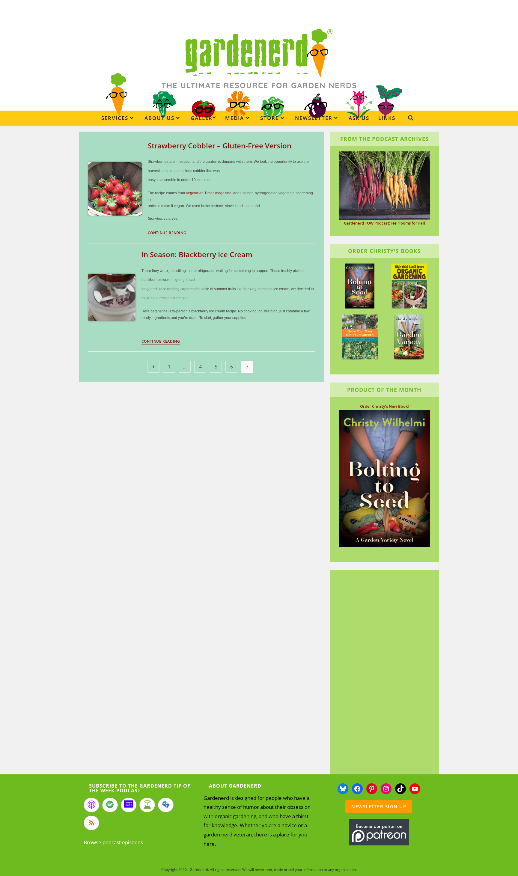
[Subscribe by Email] (166, 805)
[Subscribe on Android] (147, 805)
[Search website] (410, 118)
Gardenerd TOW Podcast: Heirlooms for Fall (384, 223)
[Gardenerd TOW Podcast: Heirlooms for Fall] (384, 185)
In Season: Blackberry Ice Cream (196, 254)
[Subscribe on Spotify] (110, 805)
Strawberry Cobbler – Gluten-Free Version (219, 145)
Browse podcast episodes (113, 842)
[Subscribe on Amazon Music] (128, 805)
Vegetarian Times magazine (208, 193)
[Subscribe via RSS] (91, 823)
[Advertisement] (381, 673)
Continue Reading (167, 233)
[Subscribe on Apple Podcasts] (91, 805)
